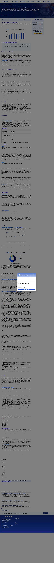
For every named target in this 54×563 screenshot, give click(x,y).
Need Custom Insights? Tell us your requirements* (23, 283)
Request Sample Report (27, 289)
